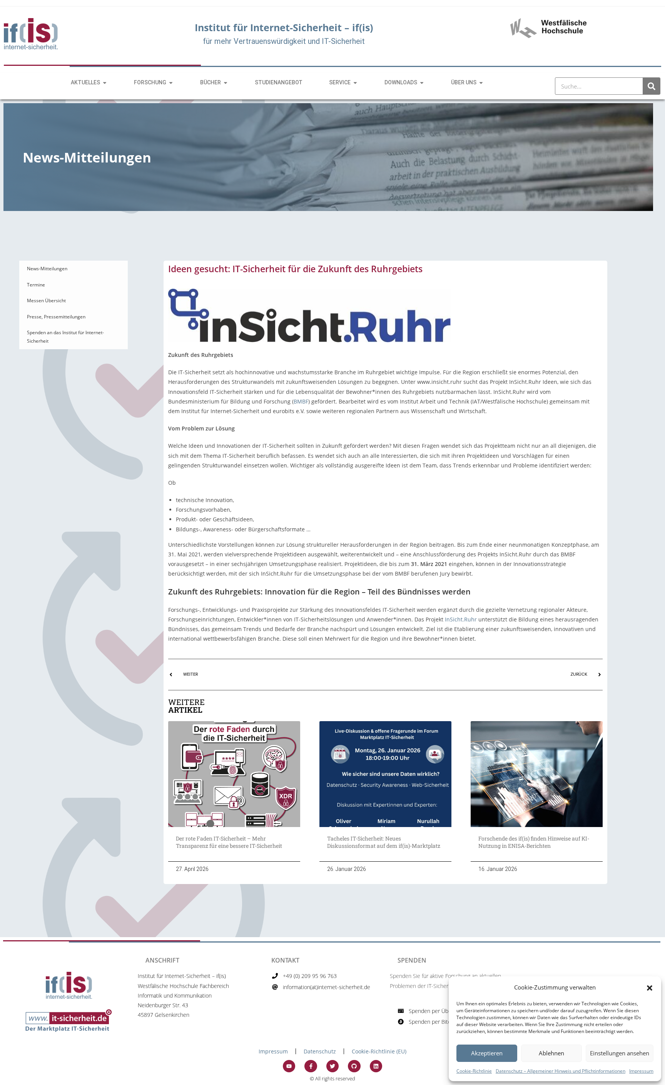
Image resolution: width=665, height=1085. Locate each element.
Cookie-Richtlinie (474, 1071)
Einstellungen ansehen (619, 1053)
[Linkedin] (376, 1066)
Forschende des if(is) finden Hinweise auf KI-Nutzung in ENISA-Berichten (533, 842)
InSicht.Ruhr (461, 619)
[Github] (354, 1066)
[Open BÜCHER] (225, 83)
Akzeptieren (487, 1053)
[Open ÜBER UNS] (481, 83)
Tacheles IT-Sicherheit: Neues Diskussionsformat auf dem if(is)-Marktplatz (383, 842)
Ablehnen (551, 1053)
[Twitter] (332, 1066)
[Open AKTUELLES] (104, 83)
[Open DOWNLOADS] (421, 83)
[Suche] (651, 86)
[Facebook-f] (310, 1066)
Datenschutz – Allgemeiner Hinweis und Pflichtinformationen (560, 1071)
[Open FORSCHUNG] (171, 83)
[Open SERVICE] (355, 83)
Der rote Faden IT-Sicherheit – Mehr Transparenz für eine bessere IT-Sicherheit (230, 842)
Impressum (641, 1071)
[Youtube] (289, 1066)
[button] (649, 987)
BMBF (301, 401)
